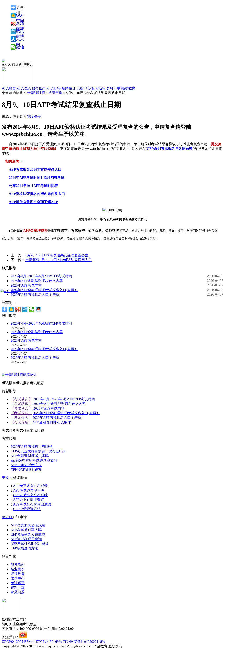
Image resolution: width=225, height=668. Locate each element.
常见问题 (18, 592)
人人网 (20, 39)
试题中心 (83, 88)
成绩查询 (55, 93)
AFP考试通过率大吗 (28, 490)
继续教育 (128, 88)
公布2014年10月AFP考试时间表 (33, 186)
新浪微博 (20, 23)
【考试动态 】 (22, 399)
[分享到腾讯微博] (25, 309)
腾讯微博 (20, 31)
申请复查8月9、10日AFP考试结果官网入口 (58, 260)
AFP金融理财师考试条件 (52, 422)
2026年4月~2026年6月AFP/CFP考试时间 (41, 276)
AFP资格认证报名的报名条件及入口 (37, 194)
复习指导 (98, 88)
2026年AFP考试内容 (26, 285)
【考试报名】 (21, 413)
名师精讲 (69, 88)
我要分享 (34, 116)
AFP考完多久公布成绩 (30, 486)
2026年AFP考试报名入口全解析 (35, 294)
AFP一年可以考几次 (26, 465)
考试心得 (54, 88)
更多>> (7, 478)
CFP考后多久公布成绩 (30, 495)
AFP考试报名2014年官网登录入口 (35, 169)
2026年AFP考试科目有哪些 (31, 446)
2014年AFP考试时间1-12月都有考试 (36, 177)
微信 (20, 47)
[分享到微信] (31, 309)
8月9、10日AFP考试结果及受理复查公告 (56, 255)
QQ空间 (20, 15)
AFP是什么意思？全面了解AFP (33, 202)
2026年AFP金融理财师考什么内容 (37, 281)
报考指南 (39, 88)
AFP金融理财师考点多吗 (30, 456)
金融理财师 (36, 93)
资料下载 (113, 88)
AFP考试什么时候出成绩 (32, 504)
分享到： (20, 7)
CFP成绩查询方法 (27, 509)
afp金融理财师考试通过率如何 (34, 460)
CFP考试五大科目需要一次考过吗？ (38, 451)
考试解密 (18, 583)
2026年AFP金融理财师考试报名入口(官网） (44, 290)
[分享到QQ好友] (38, 309)
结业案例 (18, 569)
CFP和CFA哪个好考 (26, 469)
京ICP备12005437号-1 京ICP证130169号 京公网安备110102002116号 (53, 641)
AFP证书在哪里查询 (28, 500)
